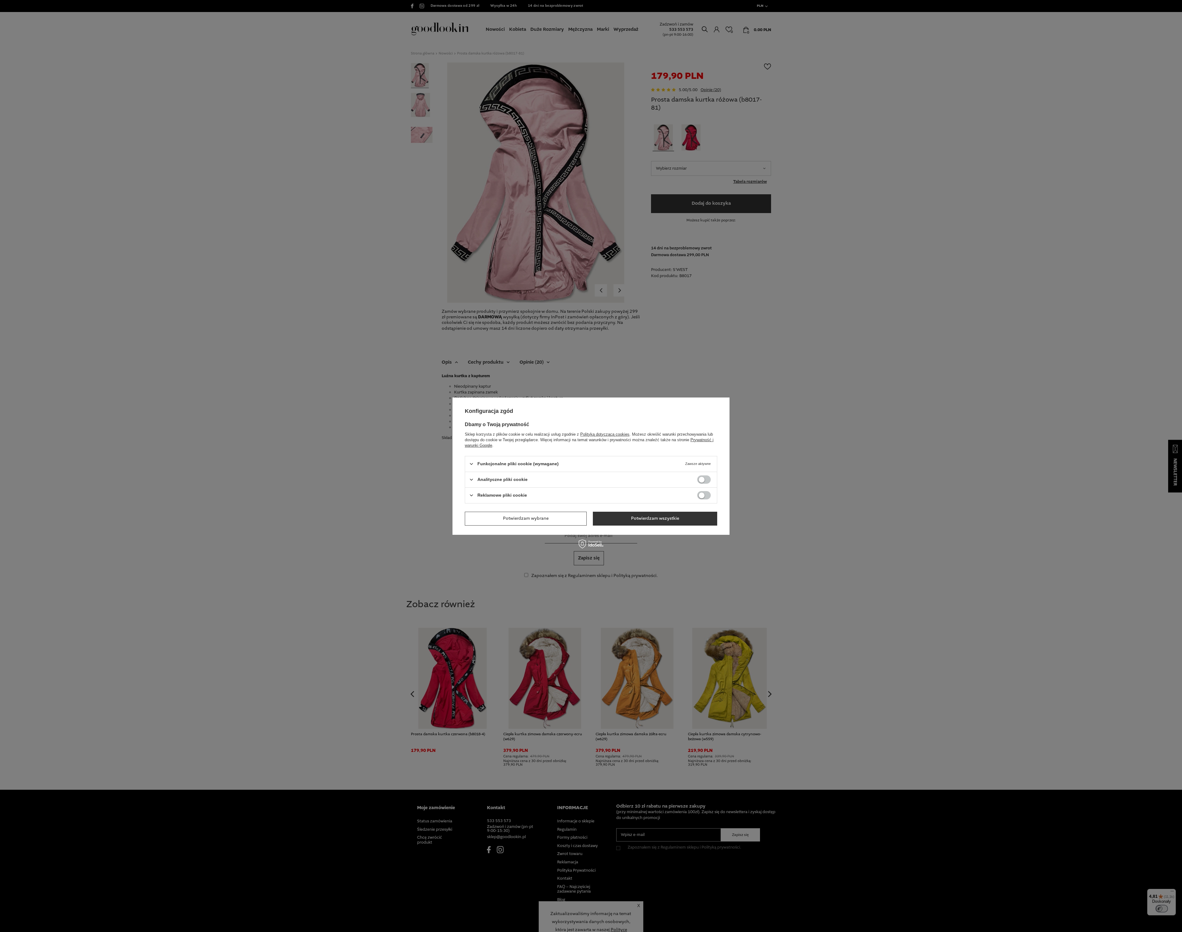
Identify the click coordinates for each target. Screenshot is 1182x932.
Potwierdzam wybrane (526, 518)
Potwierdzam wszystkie (655, 518)
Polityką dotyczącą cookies (604, 434)
